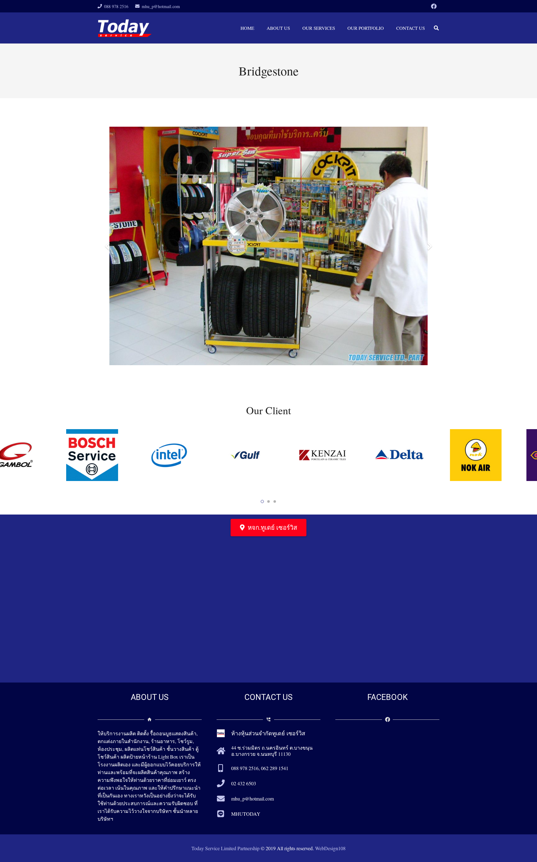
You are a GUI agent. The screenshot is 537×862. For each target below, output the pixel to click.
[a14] (31, 455)
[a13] (108, 455)
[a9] (415, 455)
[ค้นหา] (436, 28)
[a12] (185, 455)
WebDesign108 (330, 848)
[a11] (261, 455)
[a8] (492, 455)
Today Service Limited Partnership (225, 848)
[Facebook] (433, 6)
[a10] (338, 455)
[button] (262, 501)
